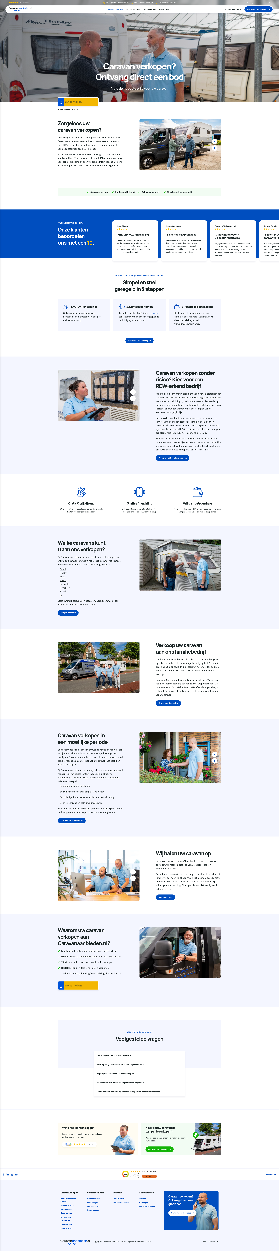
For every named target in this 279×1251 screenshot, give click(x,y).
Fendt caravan (66, 1209)
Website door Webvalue (211, 1242)
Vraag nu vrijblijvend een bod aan (173, 458)
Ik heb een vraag (166, 897)
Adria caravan (65, 1228)
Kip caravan (65, 1221)
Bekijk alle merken (68, 613)
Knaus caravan (66, 1224)
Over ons (259, 3)
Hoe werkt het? (165, 9)
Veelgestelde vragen (147, 1206)
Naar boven (271, 1174)
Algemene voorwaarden (136, 1242)
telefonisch (154, 313)
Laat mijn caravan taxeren (71, 820)
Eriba (62, 576)
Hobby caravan (66, 1213)
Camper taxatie (93, 1198)
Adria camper (92, 1202)
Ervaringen (250, 3)
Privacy (123, 1242)
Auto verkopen (150, 9)
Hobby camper (93, 1206)
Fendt (63, 569)
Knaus (63, 580)
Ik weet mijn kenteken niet (68, 109)
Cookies (148, 1242)
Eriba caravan (65, 1217)
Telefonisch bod (234, 9)
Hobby (63, 573)
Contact (267, 3)
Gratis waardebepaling (257, 9)
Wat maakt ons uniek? (121, 1202)
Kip (61, 595)
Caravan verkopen (115, 9)
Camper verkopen (133, 9)
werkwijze (161, 446)
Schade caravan (66, 1205)
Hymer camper (93, 1210)
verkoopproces (112, 770)
